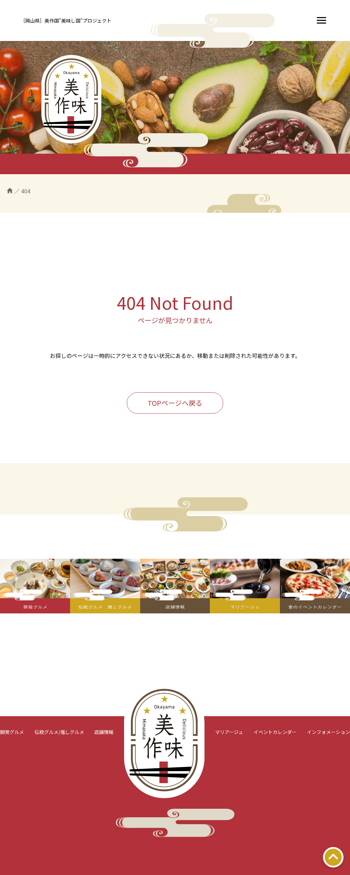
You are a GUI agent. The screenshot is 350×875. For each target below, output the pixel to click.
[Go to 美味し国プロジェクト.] (10, 191)
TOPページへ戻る (175, 403)
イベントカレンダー (275, 732)
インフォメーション (328, 732)
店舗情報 (103, 732)
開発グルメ (12, 732)
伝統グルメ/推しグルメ (59, 732)
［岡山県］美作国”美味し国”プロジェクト (66, 20)
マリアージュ (229, 732)
